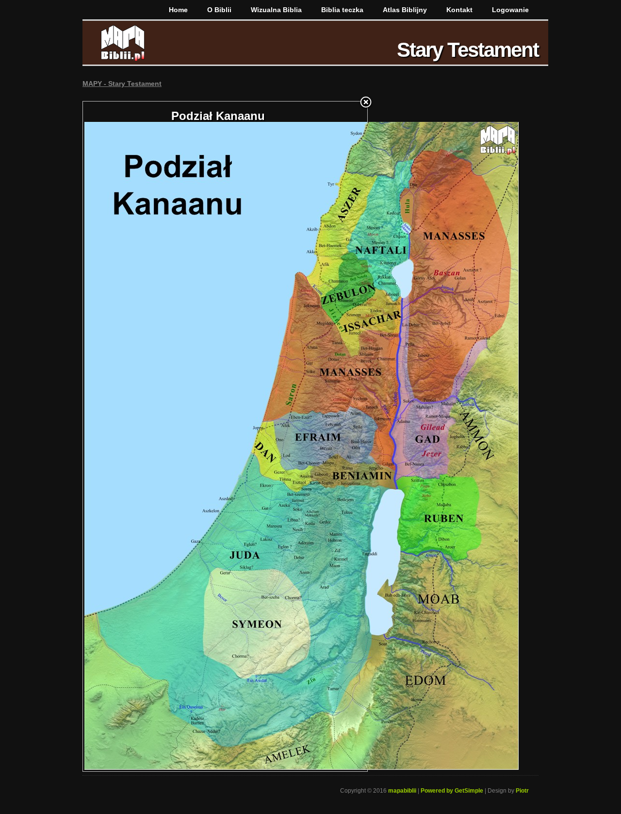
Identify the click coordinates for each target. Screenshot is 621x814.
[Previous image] (132, 436)
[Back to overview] (366, 103)
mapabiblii (402, 790)
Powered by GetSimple (452, 790)
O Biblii (219, 10)
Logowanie (510, 10)
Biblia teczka (342, 10)
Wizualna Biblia (276, 10)
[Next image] (317, 436)
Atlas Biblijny (405, 10)
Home (178, 10)
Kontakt (459, 10)
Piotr (522, 790)
